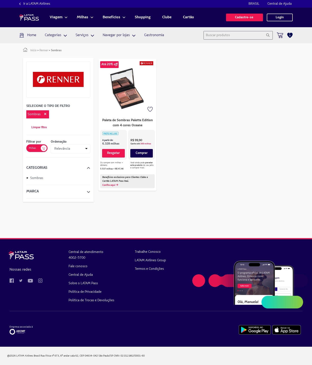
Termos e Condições (149, 269)
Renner (43, 50)
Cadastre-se (244, 17)
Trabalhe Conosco (148, 252)
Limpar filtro (39, 127)
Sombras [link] (56, 50)
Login (280, 17)
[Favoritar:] (150, 109)
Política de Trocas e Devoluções (91, 300)
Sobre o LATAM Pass (83, 283)
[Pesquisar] (268, 35)
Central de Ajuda (279, 4)
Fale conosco (78, 266)
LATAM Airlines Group (150, 260)
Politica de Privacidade (85, 292)
